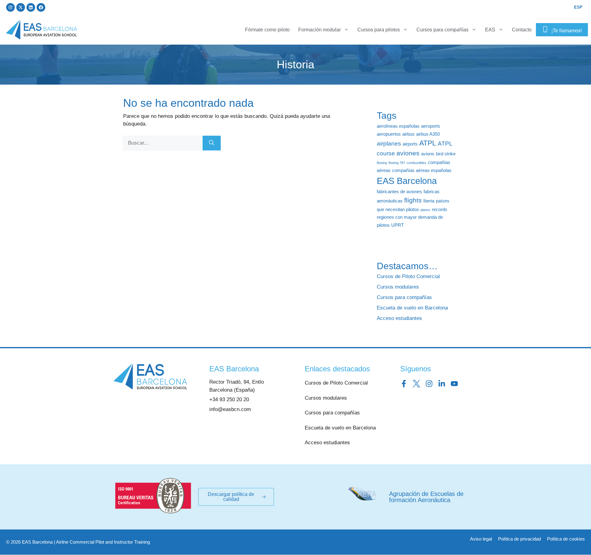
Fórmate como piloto (267, 29)
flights (413, 200)
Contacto (522, 29)
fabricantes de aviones (399, 191)
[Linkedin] (30, 7)
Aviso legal (481, 538)
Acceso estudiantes (399, 318)
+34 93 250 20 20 (229, 399)
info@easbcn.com (230, 409)
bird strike (446, 153)
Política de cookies (566, 538)
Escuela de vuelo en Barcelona (412, 308)
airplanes (389, 143)
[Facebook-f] (404, 383)
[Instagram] (10, 7)
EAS (490, 29)
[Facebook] (41, 7)
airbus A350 (428, 134)
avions (427, 153)
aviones (408, 153)
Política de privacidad (519, 538)
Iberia (428, 200)
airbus (408, 134)
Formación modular (319, 29)
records (439, 209)
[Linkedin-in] (441, 383)
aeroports (430, 126)
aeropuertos (389, 134)
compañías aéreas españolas (422, 170)
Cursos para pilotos (378, 29)
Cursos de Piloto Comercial (408, 276)
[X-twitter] (20, 7)
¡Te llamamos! (566, 30)
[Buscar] (212, 143)
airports (410, 143)
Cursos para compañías (442, 29)
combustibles (416, 163)
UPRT (397, 225)
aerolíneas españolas (398, 126)
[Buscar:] (163, 143)
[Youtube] (454, 383)
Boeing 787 (396, 163)
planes (425, 210)
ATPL (427, 143)
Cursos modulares (398, 287)
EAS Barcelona (407, 181)
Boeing (382, 163)
